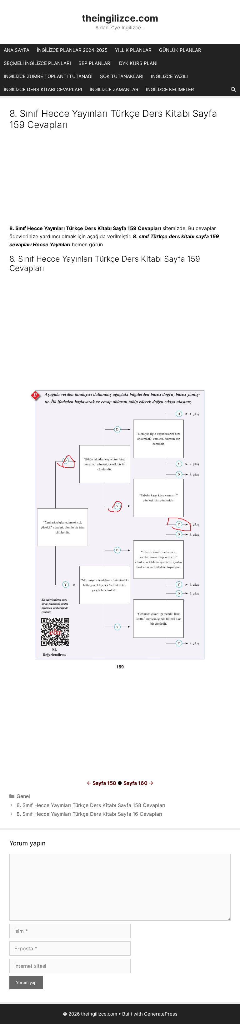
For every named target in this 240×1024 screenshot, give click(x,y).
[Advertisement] (120, 178)
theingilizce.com (120, 18)
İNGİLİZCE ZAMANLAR (114, 89)
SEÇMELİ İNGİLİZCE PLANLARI (37, 63)
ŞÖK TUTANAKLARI (121, 76)
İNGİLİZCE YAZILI (169, 76)
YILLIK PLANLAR (133, 50)
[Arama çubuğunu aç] (233, 89)
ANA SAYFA (16, 50)
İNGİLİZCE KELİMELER (170, 89)
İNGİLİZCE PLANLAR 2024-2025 (72, 50)
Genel (23, 796)
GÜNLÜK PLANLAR (180, 50)
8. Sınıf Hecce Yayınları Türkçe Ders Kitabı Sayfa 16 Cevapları (89, 814)
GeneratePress (161, 1014)
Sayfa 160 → (138, 783)
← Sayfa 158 (101, 783)
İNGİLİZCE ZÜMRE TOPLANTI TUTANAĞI (48, 76)
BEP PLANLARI (95, 63)
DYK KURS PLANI (138, 63)
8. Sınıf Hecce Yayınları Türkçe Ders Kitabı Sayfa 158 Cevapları (91, 805)
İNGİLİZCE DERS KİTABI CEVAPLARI (43, 89)
